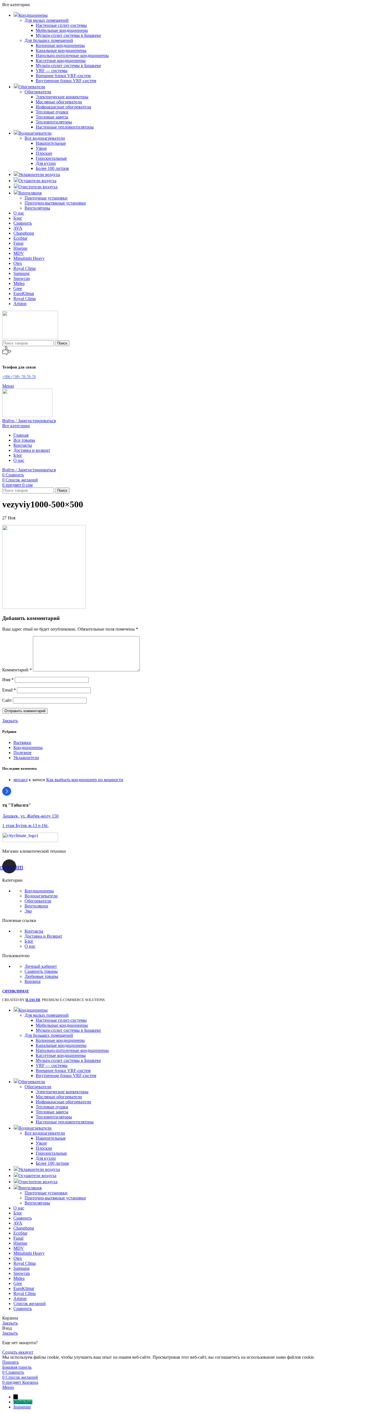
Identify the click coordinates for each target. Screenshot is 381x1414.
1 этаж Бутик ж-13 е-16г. (25, 825)
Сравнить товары (41, 971)
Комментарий (17, 669)
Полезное (22, 752)
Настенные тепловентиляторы (65, 127)
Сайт (7, 700)
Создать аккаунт (17, 1352)
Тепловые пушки (52, 112)
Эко (28, 911)
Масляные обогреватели (59, 101)
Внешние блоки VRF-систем (63, 75)
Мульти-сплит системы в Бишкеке (68, 35)
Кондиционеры (28, 747)
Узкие (41, 148)
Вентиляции (36, 906)
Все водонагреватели (45, 138)
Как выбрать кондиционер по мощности (84, 779)
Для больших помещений (49, 40)
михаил (20, 779)
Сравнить (22, 1308)
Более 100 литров (52, 168)
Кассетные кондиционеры (61, 60)
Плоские (44, 153)
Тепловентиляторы (54, 122)
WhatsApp (22, 1401)
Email (9, 690)
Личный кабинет (41, 966)
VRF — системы (51, 70)
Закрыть (10, 720)
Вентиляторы (37, 208)
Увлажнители (26, 757)
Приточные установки (46, 198)
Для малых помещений (47, 20)
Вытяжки (22, 742)
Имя (8, 679)
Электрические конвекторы (62, 96)
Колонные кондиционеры (60, 45)
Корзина (32, 981)
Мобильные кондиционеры (62, 30)
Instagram (22, 1407)
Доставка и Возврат (43, 936)
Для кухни (46, 163)
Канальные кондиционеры (61, 50)
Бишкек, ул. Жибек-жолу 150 (30, 816)
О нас (30, 946)
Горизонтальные (51, 158)
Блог (29, 941)
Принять (10, 1362)
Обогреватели (38, 91)
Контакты (34, 931)
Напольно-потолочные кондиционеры (72, 55)
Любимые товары (41, 976)
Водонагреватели (41, 895)
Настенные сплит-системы (61, 25)
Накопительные (51, 143)
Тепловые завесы (52, 117)
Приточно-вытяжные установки (55, 203)
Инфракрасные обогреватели (63, 106)
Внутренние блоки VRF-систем (66, 80)
